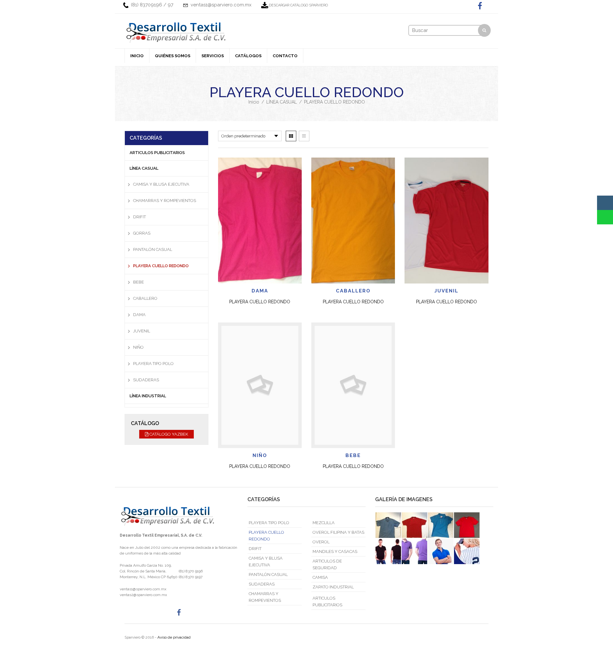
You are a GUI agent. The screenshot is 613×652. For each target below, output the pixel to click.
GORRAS (141, 233)
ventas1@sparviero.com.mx (143, 589)
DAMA (260, 291)
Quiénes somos (172, 55)
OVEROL (321, 541)
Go (484, 31)
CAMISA (320, 577)
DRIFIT (139, 216)
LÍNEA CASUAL (281, 102)
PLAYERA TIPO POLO (153, 363)
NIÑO (260, 455)
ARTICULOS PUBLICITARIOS (157, 152)
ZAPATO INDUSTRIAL (333, 587)
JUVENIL (446, 291)
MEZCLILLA (324, 522)
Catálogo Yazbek (168, 434)
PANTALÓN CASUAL (152, 249)
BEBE (353, 455)
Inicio (137, 55)
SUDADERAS (146, 379)
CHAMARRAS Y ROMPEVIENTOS (164, 200)
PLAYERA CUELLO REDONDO (161, 265)
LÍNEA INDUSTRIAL (148, 395)
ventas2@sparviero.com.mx (143, 595)
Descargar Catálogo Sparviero (298, 5)
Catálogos (248, 55)
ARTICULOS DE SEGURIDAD (327, 564)
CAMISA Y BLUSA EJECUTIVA (161, 184)
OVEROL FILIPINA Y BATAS (338, 532)
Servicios (212, 55)
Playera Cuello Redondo (259, 301)
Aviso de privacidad (174, 637)
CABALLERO (353, 291)
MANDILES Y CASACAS (335, 551)
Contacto (285, 55)
